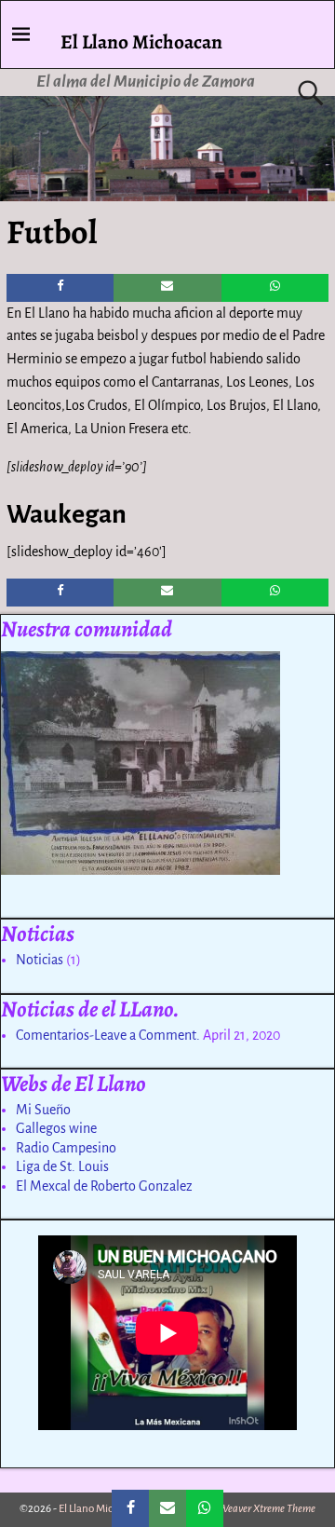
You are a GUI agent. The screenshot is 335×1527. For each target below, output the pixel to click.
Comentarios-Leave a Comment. (108, 1035)
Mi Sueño (43, 1109)
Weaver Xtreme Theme (267, 1509)
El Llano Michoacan (141, 41)
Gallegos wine (56, 1128)
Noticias (39, 959)
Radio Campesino (66, 1147)
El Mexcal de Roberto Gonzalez (104, 1186)
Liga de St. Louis (62, 1166)
